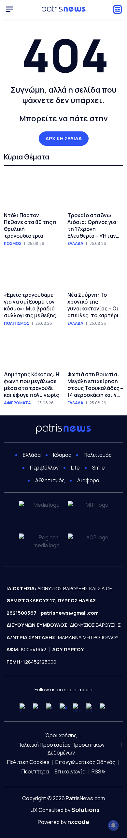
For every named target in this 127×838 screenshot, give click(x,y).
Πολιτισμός (98, 454)
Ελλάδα (32, 454)
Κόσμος (62, 454)
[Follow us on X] (64, 707)
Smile (98, 467)
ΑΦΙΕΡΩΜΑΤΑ (17, 403)
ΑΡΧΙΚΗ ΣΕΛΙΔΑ (64, 138)
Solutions (85, 810)
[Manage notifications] (113, 825)
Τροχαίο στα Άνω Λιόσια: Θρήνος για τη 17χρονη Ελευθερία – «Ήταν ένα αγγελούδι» (91, 225)
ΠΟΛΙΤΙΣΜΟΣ (16, 323)
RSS (97, 771)
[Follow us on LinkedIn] (90, 707)
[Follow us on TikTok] (77, 707)
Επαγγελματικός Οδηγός (85, 762)
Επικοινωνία (70, 771)
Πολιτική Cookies (28, 762)
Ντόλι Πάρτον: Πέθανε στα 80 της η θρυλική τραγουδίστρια (30, 225)
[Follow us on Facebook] (24, 707)
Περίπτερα (35, 771)
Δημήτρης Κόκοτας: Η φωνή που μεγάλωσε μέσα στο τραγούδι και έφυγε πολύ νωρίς (31, 384)
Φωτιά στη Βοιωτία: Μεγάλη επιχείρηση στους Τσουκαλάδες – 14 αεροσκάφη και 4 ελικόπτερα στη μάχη (95, 384)
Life (75, 467)
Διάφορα (88, 480)
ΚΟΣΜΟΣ (12, 244)
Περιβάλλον (44, 467)
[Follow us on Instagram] (50, 707)
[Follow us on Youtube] (37, 707)
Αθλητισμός (50, 480)
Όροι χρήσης (61, 735)
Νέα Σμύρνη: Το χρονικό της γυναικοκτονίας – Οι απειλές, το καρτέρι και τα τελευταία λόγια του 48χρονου (93, 305)
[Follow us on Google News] (104, 707)
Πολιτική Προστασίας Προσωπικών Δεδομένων (61, 748)
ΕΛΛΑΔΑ (75, 244)
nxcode (78, 822)
